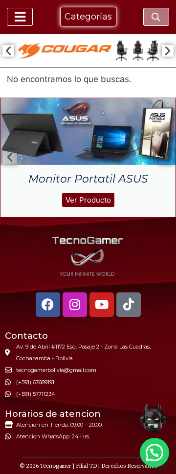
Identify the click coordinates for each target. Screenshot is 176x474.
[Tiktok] (128, 304)
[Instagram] (75, 304)
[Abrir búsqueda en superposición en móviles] (156, 17)
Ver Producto (88, 200)
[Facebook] (48, 304)
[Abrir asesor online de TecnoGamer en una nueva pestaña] (153, 418)
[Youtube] (101, 304)
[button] (8, 51)
